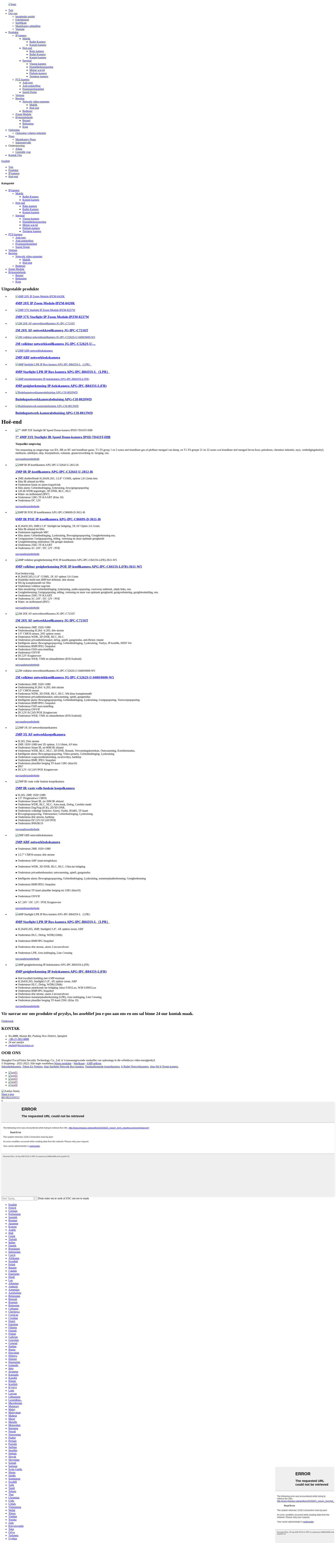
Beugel (26, 120)
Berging (19, 98)
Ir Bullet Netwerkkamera (135, 1066)
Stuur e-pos (7, 1094)
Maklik (26, 38)
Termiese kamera (38, 76)
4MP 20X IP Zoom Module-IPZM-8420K (45, 303)
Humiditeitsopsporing (41, 66)
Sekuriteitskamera (11, 1066)
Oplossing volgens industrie (30, 133)
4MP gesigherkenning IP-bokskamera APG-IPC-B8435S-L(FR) (61, 386)
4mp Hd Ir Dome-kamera (164, 1066)
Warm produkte (62, 1063)
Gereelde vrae (23, 152)
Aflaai (18, 148)
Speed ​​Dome (29, 92)
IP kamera (20, 35)
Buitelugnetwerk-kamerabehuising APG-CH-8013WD (54, 413)
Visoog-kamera (37, 63)
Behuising (28, 123)
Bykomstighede (24, 117)
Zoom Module (23, 114)
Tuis (10, 10)
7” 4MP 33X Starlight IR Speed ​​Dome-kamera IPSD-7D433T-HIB (62, 437)
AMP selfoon (94, 1063)
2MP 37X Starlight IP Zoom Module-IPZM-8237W (52, 317)
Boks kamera (36, 51)
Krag (25, 126)
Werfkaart (79, 1063)
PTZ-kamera (22, 79)
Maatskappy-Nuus (25, 139)
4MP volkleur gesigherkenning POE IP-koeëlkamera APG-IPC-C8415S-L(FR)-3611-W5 (78, 566)
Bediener (27, 111)
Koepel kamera (37, 44)
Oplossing (14, 129)
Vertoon (19, 95)
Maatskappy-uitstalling (27, 26)
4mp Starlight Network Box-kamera (64, 1066)
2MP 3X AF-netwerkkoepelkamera (40, 734)
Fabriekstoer (22, 19)
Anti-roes (27, 82)
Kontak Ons (15, 155)
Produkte (13, 32)
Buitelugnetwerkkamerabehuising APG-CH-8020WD (53, 399)
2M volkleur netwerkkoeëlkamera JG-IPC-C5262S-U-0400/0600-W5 (64, 677)
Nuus (11, 136)
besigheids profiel (25, 16)
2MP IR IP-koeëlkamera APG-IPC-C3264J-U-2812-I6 (54, 472)
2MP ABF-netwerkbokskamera (37, 357)
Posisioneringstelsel (33, 89)
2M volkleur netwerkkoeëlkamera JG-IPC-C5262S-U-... (55, 344)
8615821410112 (10, 1097)
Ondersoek (7, 1021)
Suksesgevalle (23, 142)
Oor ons (12, 13)
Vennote (19, 29)
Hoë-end (27, 48)
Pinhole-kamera (38, 73)
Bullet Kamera (37, 41)
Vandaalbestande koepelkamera (102, 1066)
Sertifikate (21, 22)
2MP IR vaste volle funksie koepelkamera (45, 788)
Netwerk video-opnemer (35, 101)
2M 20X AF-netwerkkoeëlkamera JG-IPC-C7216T (51, 330)
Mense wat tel (37, 70)
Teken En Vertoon (32, 1066)
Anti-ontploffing (31, 85)
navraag (19, 458)
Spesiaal (26, 60)
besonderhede (31, 458)
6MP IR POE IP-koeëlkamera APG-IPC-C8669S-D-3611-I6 (58, 519)
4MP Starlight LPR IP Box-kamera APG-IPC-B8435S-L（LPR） (62, 372)
